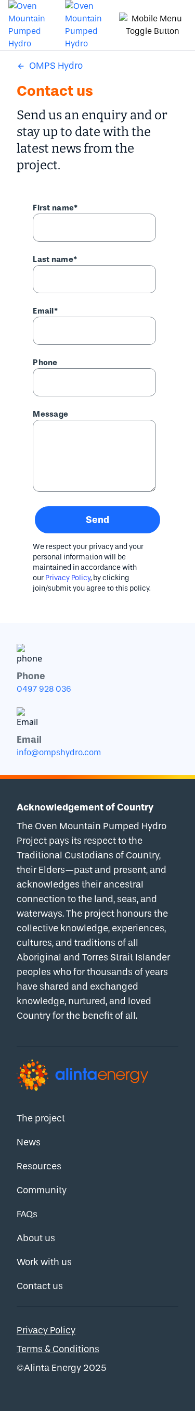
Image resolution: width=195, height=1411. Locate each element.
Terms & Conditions (58, 1349)
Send (97, 520)
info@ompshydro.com (59, 752)
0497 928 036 (44, 689)
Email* (45, 311)
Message (50, 414)
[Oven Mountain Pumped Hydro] (32, 25)
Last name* (55, 259)
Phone (45, 362)
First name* (55, 208)
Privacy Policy (67, 577)
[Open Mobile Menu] (153, 25)
